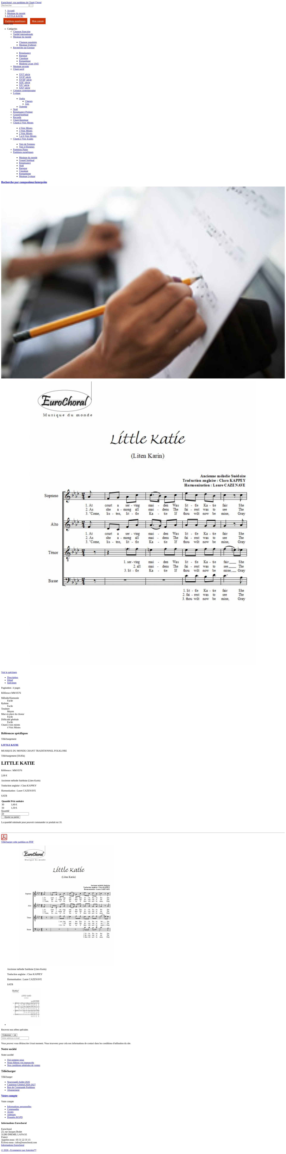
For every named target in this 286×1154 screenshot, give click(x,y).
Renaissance (25, 53)
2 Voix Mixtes (25, 133)
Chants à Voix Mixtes (23, 122)
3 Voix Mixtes (25, 130)
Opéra (22, 98)
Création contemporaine (24, 90)
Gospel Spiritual (26, 160)
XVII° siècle (25, 77)
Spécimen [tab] (11, 683)
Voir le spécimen (9, 672)
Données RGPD (15, 1117)
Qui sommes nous (15, 1060)
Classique (23, 58)
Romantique (25, 61)
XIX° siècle (24, 82)
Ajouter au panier (10, 817)
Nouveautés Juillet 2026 (18, 1082)
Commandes (13, 1109)
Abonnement (13, 1090)
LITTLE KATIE (9, 745)
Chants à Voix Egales (23, 139)
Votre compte (9, 1095)
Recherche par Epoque (24, 47)
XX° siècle (24, 85)
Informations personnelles (19, 1106)
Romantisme (25, 173)
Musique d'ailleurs (27, 45)
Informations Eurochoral (12, 1145)
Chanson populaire (28, 42)
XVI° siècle (24, 74)
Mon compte (38, 21)
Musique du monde (22, 37)
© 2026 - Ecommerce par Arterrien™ (18, 1150)
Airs (27, 104)
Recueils (17, 117)
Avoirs (10, 1112)
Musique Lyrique (27, 176)
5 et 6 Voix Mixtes (27, 136)
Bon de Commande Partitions (21, 1087)
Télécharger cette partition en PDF (17, 842)
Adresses (11, 1114)
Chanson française (21, 31)
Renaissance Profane (23, 112)
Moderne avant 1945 (29, 63)
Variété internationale (23, 34)
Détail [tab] (10, 680)
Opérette (23, 106)
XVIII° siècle (25, 80)
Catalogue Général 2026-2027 (21, 1084)
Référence (6, 693)
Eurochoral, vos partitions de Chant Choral (21, 2)
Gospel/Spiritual (20, 114)
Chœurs (28, 101)
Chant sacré (18, 69)
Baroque (23, 55)
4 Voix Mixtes (25, 128)
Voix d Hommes (26, 147)
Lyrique (16, 93)
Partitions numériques (15, 21)
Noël (15, 109)
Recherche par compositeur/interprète (24, 182)
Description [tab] (12, 677)
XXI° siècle (24, 88)
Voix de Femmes (27, 144)
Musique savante (21, 66)
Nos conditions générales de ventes (23, 1065)
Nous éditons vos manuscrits (20, 1062)
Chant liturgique (20, 120)
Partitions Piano (20, 149)
